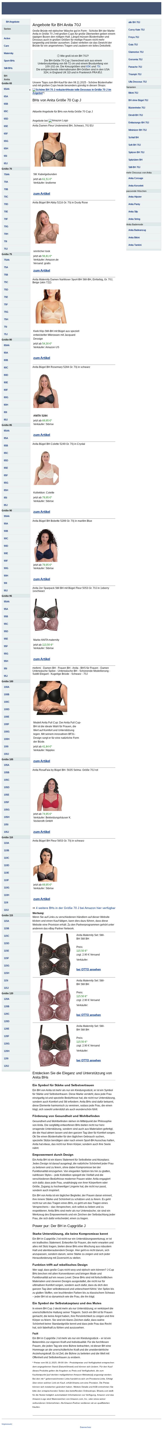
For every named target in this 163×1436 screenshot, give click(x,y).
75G (6, 311)
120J (6, 1066)
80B (6, 360)
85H (6, 490)
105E (6, 794)
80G (6, 397)
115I (6, 980)
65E (6, 126)
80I (5, 412)
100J (6, 754)
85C (6, 453)
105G (7, 809)
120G (7, 1043)
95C (6, 623)
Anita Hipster (135, 196)
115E (6, 950)
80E (6, 382)
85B (6, 445)
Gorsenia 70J (135, 59)
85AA (6, 430)
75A (6, 267)
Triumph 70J (134, 74)
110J (6, 910)
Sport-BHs (9, 60)
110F (6, 880)
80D (6, 375)
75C (6, 282)
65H (6, 148)
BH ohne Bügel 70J (138, 100)
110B (6, 850)
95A (6, 609)
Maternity (8, 53)
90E (6, 553)
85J (6, 505)
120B (6, 1006)
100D (6, 709)
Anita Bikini (133, 237)
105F (6, 802)
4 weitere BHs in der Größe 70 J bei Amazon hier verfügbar (75, 908)
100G (7, 731)
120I (6, 1058)
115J (6, 988)
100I (6, 746)
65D (6, 118)
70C (6, 196)
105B (6, 772)
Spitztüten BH (135, 159)
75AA (6, 259)
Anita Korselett (135, 185)
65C (6, 111)
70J (6, 248)
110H (6, 895)
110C (6, 857)
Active (7, 38)
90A (6, 523)
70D (6, 204)
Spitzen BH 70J (136, 152)
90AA (6, 516)
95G (6, 653)
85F (6, 475)
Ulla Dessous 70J (137, 81)
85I (5, 497)
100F (6, 724)
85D (6, 460)
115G (6, 965)
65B (6, 103)
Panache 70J (135, 66)
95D (6, 631)
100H (6, 739)
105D (6, 787)
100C (6, 701)
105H (6, 817)
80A (6, 352)
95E (6, 638)
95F (6, 646)
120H (6, 1051)
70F (6, 219)
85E (6, 467)
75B (6, 274)
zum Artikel (41, 193)
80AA (6, 345)
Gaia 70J (133, 44)
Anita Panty (134, 204)
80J (6, 419)
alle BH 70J (134, 22)
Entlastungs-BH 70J (138, 122)
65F (6, 133)
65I (5, 156)
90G (6, 568)
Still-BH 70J (134, 167)
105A (6, 765)
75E (6, 297)
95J (6, 676)
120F (6, 1036)
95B (6, 616)
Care (6, 45)
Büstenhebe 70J (136, 107)
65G (6, 141)
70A (6, 181)
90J (6, 590)
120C (6, 1013)
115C (6, 935)
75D (6, 289)
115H (6, 973)
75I (5, 326)
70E (6, 211)
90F (6, 560)
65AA (6, 89)
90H (6, 575)
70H (6, 233)
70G (6, 226)
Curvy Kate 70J (136, 29)
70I (5, 241)
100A (6, 687)
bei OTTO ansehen (88, 969)
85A (6, 438)
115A (6, 921)
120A (6, 999)
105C (6, 779)
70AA (6, 174)
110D (6, 865)
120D (6, 1021)
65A (6, 96)
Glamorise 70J (135, 52)
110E (6, 872)
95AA (6, 601)
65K (88, 66)
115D (6, 943)
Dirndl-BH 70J (135, 115)
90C (6, 538)
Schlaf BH (133, 137)
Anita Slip (133, 211)
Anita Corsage (135, 178)
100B (6, 694)
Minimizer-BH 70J (137, 130)
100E (6, 716)
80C (6, 367)
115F (6, 958)
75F (6, 304)
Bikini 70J (133, 92)
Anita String (134, 219)
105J (6, 832)
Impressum (7, 1424)
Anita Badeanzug (137, 230)
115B (6, 928)
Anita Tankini (134, 245)
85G (6, 482)
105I (6, 824)
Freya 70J (133, 37)
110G (6, 887)
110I (6, 902)
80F (6, 389)
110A (6, 843)
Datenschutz (85, 1427)
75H (6, 319)
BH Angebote (12, 21)
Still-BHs (8, 68)
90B (6, 531)
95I (5, 668)
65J (6, 163)
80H (6, 404)
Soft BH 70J (134, 144)
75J (6, 334)
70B (6, 189)
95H (6, 661)
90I (5, 583)
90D (6, 545)
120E (6, 1028)
